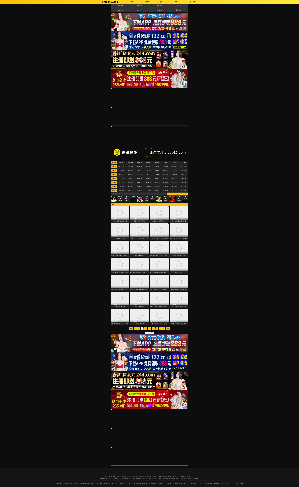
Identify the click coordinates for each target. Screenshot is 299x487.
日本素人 (156, 178)
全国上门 (159, 5)
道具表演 (165, 162)
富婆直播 (126, 198)
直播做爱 (130, 162)
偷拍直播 (156, 162)
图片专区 (114, 182)
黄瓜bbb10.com (110, 1)
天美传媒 (165, 166)
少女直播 (179, 200)
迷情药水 (139, 10)
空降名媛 (178, 5)
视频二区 (114, 170)
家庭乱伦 (165, 186)
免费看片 (130, 190)
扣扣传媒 (174, 166)
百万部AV (148, 190)
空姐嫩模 (139, 5)
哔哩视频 (114, 190)
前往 (152, 332)
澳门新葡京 (120, 196)
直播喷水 (148, 162)
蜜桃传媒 (139, 166)
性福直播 (152, 198)
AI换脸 (175, 174)
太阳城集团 (179, 196)
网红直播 (114, 162)
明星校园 (156, 186)
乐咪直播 (146, 200)
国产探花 (139, 170)
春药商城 (120, 10)
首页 (131, 328)
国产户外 (174, 170)
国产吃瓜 (165, 170)
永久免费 (174, 190)
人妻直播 (133, 196)
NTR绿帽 (165, 174)
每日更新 (156, 190)
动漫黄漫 (139, 174)
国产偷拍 (130, 170)
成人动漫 (156, 182)
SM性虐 (157, 174)
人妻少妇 (130, 186)
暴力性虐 (183, 186)
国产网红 (156, 170)
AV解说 (130, 178)
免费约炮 (120, 5)
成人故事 (174, 186)
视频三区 (114, 174)
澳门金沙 (165, 196)
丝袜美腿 (165, 182)
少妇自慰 (139, 162)
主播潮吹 (174, 162)
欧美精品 (130, 182)
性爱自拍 (148, 182)
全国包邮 (178, 10)
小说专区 (114, 186)
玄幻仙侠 (139, 186)
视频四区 (114, 178)
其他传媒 (156, 166)
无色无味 (159, 10)
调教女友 (121, 162)
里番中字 (148, 174)
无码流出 (139, 178)
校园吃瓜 (183, 174)
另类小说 (148, 186)
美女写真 (174, 182)
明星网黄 (121, 174)
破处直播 (183, 162)
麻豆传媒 (121, 166)
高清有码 (148, 178)
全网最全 (121, 190)
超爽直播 (120, 200)
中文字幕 (121, 178)
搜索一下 (178, 194)
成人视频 (139, 190)
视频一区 (114, 166)
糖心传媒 (148, 166)
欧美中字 (174, 178)
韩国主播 (183, 178)
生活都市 (121, 186)
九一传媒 (183, 166)
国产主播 (148, 170)
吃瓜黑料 (130, 174)
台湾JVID (183, 170)
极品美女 (121, 182)
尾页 (168, 328)
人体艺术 (183, 182)
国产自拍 (121, 170)
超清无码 (165, 190)
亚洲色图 (139, 182)
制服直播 (185, 198)
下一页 (162, 328)
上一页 (137, 328)
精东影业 (130, 166)
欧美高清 (165, 178)
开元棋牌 (146, 196)
